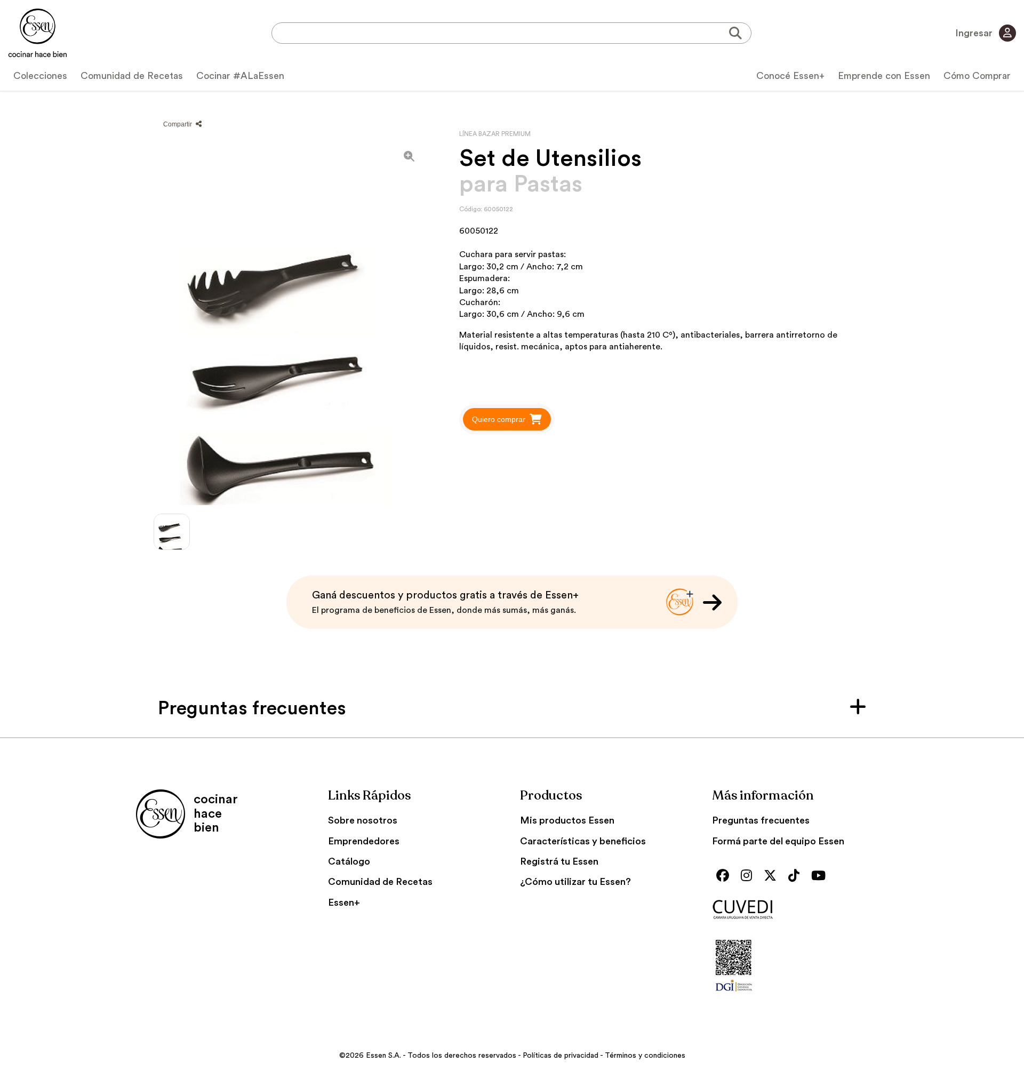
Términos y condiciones (645, 1055)
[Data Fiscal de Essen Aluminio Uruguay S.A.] (733, 994)
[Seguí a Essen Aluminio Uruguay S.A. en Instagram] (749, 876)
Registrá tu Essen (559, 861)
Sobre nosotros (362, 820)
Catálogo (349, 861)
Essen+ (344, 902)
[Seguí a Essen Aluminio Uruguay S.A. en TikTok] (796, 876)
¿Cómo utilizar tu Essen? (575, 882)
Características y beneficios (583, 841)
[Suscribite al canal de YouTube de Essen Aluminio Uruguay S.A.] (821, 876)
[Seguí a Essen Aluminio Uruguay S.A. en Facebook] (725, 876)
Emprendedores (363, 841)
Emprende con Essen (884, 76)
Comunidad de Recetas (132, 76)
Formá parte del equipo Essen (778, 841)
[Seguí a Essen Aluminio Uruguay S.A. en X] (773, 876)
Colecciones (40, 76)
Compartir (178, 124)
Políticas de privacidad (560, 1055)
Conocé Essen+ (790, 76)
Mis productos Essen (567, 820)
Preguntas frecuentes (761, 820)
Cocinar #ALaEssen (240, 76)
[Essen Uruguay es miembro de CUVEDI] (800, 910)
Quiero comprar (498, 419)
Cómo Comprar (977, 76)
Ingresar (975, 33)
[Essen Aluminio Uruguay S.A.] (37, 33)
